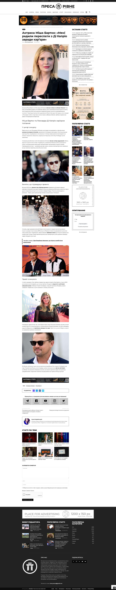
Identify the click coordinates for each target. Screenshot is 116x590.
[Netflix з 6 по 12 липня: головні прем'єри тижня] (45, 452)
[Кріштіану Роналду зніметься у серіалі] (45, 437)
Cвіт (27, 12)
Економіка (68, 12)
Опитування (61, 588)
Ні (75, 221)
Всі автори (68, 588)
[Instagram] (86, 1)
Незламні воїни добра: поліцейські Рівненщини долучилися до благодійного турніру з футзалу (82, 41)
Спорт (61, 12)
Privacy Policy (91, 588)
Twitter (63, 403)
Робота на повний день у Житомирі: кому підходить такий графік (36, 545)
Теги (56, 588)
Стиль (82, 12)
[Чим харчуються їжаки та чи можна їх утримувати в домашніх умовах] (50, 535)
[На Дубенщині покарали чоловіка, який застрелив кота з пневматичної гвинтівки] (77, 171)
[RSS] (88, 1)
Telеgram (27, 403)
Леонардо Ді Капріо (30, 385)
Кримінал (76, 12)
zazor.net (43, 588)
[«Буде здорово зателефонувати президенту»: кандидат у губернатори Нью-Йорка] (77, 151)
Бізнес (49, 12)
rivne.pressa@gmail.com (56, 583)
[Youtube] (93, 1)
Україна (31, 12)
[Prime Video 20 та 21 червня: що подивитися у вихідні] (61, 452)
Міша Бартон (38, 385)
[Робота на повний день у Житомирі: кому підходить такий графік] (25, 545)
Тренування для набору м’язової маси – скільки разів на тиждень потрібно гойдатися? (32, 412)
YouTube (45, 403)
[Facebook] (84, 1)
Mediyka (31, 588)
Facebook (36, 403)
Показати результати (83, 226)
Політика (43, 12)
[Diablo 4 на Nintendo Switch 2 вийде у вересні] (29, 437)
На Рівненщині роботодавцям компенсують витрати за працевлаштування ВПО (82, 70)
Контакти (84, 588)
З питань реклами (74, 0)
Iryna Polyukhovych (29, 42)
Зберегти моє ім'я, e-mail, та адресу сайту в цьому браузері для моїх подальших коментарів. (45, 487)
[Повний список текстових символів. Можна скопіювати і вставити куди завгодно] (50, 526)
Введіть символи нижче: (28, 490)
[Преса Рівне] (58, 6)
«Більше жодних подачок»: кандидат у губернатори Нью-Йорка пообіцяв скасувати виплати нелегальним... (77, 141)
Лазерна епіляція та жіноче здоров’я (59, 410)
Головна (24, 27)
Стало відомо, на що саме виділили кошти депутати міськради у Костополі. (82, 80)
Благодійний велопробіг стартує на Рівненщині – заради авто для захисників (83, 58)
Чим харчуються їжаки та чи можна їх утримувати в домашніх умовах (61, 535)
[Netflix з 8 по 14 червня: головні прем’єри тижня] (61, 437)
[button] (86, 12)
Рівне (37, 12)
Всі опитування (83, 232)
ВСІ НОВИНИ (82, 84)
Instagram (54, 403)
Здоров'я (55, 12)
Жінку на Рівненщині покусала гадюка (88, 138)
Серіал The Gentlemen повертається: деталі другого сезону (29, 459)
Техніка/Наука (75, 539)
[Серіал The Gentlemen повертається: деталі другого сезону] (29, 452)
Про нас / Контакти (65, 0)
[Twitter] (91, 1)
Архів (52, 588)
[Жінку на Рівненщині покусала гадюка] (89, 131)
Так (76, 219)
